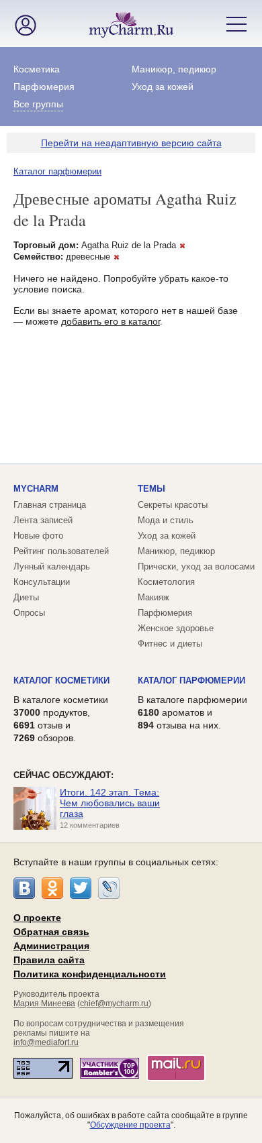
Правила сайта (49, 960)
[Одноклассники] (52, 888)
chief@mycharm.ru (114, 1003)
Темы (151, 489)
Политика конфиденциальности (89, 974)
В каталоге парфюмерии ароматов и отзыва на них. (192, 712)
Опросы (29, 613)
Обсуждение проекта (130, 1125)
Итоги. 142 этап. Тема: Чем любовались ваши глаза (110, 803)
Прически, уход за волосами (196, 566)
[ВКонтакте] (24, 888)
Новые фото (38, 536)
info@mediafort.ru (46, 1042)
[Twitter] (80, 888)
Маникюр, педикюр (174, 69)
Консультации (41, 582)
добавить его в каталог (110, 321)
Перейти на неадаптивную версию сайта (131, 143)
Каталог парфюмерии (57, 171)
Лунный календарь (51, 566)
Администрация (51, 945)
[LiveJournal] (109, 888)
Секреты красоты (173, 505)
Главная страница (49, 505)
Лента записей (43, 520)
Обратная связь (51, 931)
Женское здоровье (176, 628)
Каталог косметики (61, 680)
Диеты (26, 597)
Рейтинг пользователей (61, 551)
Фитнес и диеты (170, 644)
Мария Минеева (44, 1003)
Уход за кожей (162, 86)
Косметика (36, 69)
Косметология (166, 582)
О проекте (37, 917)
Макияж (153, 597)
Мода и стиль (165, 520)
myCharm (35, 489)
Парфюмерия (44, 86)
